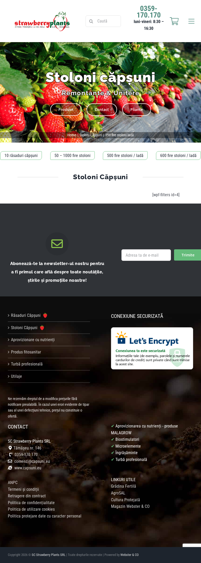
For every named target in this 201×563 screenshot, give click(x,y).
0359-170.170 (26, 454)
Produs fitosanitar (26, 352)
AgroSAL (118, 493)
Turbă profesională (27, 364)
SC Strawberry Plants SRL (49, 555)
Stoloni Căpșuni (24, 327)
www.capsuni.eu (27, 467)
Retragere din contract (27, 495)
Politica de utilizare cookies (31, 509)
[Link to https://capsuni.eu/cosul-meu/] (174, 21)
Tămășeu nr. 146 (27, 448)
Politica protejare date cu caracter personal (44, 516)
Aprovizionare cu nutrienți (33, 339)
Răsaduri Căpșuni (26, 315)
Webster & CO (129, 555)
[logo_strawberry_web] (42, 13)
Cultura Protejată (125, 499)
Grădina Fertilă (123, 486)
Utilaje (16, 376)
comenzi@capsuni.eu (32, 461)
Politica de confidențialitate (31, 502)
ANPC (13, 482)
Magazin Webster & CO (130, 506)
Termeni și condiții (23, 489)
